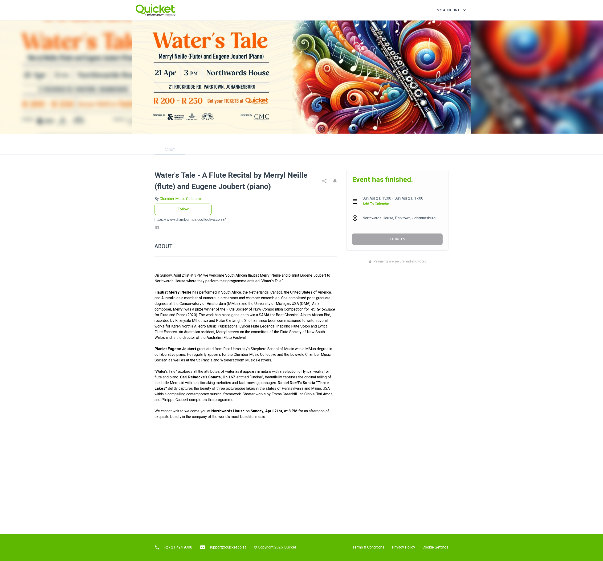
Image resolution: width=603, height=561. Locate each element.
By (178, 199)
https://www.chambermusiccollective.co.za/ (190, 219)
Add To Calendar (376, 204)
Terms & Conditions (368, 547)
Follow (183, 209)
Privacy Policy (403, 547)
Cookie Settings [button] (435, 547)
